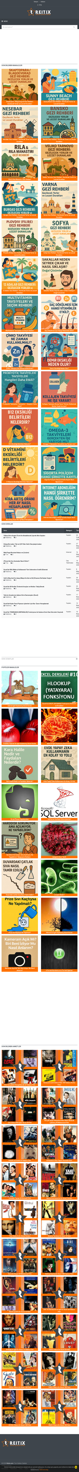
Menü (5, 21)
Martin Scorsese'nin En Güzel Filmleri (59, 1198)
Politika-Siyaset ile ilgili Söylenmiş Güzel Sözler (19, 743)
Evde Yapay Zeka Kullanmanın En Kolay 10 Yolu (59, 781)
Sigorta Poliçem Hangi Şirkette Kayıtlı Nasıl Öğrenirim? (59, 481)
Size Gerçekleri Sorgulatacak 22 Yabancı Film (19, 1085)
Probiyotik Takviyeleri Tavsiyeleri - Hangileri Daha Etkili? (20, 405)
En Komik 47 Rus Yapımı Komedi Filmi (59, 1160)
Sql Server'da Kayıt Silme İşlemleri (59, 819)
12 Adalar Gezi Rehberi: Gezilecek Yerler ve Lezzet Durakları (20, 292)
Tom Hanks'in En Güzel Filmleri (19, 1236)
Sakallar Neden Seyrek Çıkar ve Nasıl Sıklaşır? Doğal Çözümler (59, 292)
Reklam (43, 1)
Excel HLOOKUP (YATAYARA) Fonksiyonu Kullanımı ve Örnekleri (59, 705)
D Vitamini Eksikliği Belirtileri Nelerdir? (19, 482)
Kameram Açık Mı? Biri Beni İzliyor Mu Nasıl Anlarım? (20, 969)
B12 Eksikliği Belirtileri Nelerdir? (20, 444)
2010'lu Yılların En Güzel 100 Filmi (20, 1425)
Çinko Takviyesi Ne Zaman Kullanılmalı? (19, 368)
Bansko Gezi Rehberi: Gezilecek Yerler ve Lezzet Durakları (59, 140)
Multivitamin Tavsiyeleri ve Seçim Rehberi (20, 330)
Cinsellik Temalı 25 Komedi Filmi (20, 1198)
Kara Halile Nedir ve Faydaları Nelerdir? (19, 781)
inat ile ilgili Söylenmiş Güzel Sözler (20, 706)
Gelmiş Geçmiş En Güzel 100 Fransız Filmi (59, 1274)
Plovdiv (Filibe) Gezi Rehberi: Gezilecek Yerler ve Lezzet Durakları (19, 254)
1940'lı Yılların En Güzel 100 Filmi (59, 1387)
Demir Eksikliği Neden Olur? (59, 368)
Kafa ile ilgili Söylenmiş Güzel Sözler (59, 743)
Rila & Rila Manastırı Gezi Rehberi (19, 179)
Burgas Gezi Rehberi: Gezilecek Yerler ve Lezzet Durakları (19, 216)
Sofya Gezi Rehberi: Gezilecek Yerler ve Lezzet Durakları (59, 254)
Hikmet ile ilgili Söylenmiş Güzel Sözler (59, 932)
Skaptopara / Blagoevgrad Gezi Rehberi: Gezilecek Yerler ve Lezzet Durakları (19, 103)
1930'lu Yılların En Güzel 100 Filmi (20, 1387)
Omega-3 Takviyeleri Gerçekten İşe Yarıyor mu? (59, 444)
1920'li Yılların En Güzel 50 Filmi (59, 1349)
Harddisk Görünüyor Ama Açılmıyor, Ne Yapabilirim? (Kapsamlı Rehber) (19, 856)
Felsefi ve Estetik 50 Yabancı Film (20, 1160)
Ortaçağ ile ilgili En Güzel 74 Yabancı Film (20, 1349)
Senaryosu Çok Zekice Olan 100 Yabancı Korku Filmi (59, 1084)
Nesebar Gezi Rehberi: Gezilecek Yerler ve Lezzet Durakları (20, 140)
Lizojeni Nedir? (59, 895)
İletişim (36, 1)
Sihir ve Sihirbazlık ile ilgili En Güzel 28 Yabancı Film (59, 1310)
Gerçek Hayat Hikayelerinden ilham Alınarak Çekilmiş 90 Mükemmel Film (59, 1121)
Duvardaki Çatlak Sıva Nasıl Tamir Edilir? (20, 895)
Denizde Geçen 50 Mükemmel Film (20, 1274)
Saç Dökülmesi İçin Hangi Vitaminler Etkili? (59, 330)
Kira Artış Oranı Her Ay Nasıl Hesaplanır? (19, 519)
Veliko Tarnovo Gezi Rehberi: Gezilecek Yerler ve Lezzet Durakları (59, 178)
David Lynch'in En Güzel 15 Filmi (19, 1311)
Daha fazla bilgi (44, 1469)
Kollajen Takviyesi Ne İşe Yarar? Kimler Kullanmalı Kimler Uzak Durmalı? (59, 405)
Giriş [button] (40, 5)
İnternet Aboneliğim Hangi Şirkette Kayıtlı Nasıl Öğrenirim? (59, 518)
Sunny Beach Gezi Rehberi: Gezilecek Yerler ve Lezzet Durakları (59, 103)
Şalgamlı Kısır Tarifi (59, 857)
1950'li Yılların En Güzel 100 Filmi (59, 1425)
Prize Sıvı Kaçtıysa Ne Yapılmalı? (20, 932)
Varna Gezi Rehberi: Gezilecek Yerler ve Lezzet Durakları (59, 216)
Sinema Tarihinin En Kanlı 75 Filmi (59, 1236)
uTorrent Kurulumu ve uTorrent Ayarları (59, 970)
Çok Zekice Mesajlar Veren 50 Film (20, 1122)
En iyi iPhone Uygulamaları (20, 819)
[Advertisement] (39, 44)
